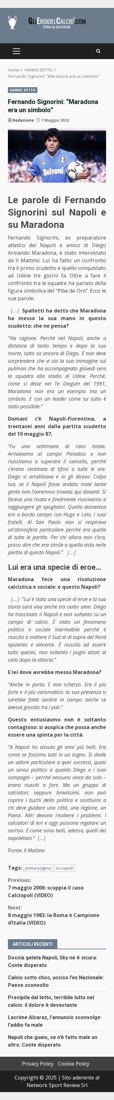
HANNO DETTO (22, 90)
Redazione (23, 120)
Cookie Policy (73, 1063)
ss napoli (64, 868)
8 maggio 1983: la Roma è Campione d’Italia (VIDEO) (53, 915)
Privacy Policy (38, 1063)
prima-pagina (38, 868)
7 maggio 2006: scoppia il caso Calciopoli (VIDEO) (46, 888)
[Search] (98, 51)
